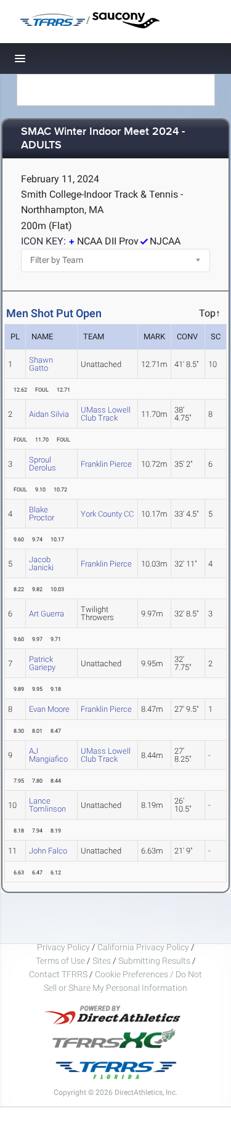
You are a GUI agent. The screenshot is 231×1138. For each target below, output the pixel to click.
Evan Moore (49, 709)
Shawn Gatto (41, 364)
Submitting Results (154, 961)
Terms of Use (60, 961)
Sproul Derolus (42, 463)
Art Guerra (46, 613)
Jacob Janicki (41, 563)
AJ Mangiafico (48, 755)
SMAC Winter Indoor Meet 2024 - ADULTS (103, 139)
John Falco (48, 850)
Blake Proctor (41, 513)
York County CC (107, 514)
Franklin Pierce (106, 464)
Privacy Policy (63, 947)
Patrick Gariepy (42, 663)
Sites (101, 961)
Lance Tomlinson (47, 804)
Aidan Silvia (49, 414)
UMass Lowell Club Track (106, 413)
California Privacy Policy (143, 947)
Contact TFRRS (59, 974)
